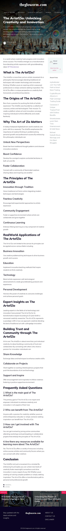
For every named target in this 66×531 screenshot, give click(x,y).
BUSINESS (48, 12)
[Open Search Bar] (33, 17)
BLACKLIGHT (21, 12)
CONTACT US (50, 516)
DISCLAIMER (49, 519)
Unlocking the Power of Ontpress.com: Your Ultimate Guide (48, 499)
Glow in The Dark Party (35, 12)
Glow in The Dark (9, 12)
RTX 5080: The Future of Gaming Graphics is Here (13, 497)
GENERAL (8, 485)
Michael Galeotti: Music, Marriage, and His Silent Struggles (55, 137)
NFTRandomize (13, 67)
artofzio (7, 487)
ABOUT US (49, 513)
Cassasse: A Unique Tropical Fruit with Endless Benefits (54, 110)
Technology (58, 12)
